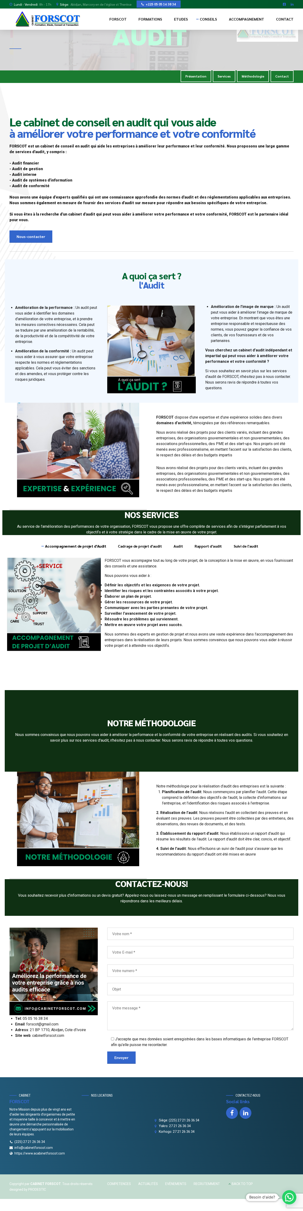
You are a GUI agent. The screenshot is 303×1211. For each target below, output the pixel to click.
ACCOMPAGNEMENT (246, 19)
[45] (53, 972)
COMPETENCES (119, 1184)
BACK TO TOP (242, 1184)
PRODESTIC (37, 1189)
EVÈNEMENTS (175, 1184)
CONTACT (285, 19)
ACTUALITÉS (148, 1184)
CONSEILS (208, 19)
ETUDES (181, 19)
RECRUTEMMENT (207, 1184)
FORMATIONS (150, 19)
